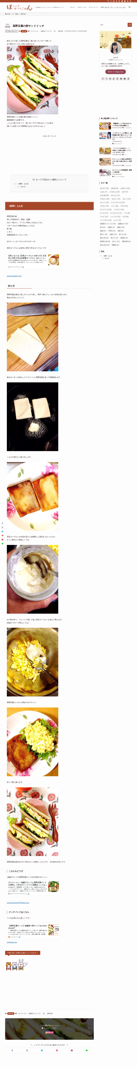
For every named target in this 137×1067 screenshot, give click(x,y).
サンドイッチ (34, 31)
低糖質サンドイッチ (46, 31)
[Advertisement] (49, 153)
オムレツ (116, 199)
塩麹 (103, 231)
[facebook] (108, 1)
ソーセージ (119, 209)
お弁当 (114, 188)
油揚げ (113, 234)
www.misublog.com (14, 276)
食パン (116, 241)
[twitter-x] (111, 1)
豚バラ (114, 238)
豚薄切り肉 (105, 241)
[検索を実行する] (130, 25)
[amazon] (127, 1)
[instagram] (113, 1)
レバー (117, 220)
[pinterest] (122, 1)
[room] (119, 1)
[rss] (130, 1)
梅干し (103, 234)
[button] (12, 1050)
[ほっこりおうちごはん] (19, 7)
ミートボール (105, 220)
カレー (127, 199)
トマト (104, 216)
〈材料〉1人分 (22, 184)
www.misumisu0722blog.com (18, 903)
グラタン (104, 206)
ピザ (125, 216)
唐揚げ (120, 227)
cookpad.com (12, 942)
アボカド (104, 199)
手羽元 (111, 231)
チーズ (104, 213)
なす (125, 192)
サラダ (124, 206)
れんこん (115, 195)
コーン (114, 206)
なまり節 (104, 195)
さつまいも (115, 192)
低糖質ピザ (123, 224)
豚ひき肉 (104, 238)
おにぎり (104, 188)
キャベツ (104, 202)
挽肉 (121, 231)
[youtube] (125, 1)
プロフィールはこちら (116, 72)
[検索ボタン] (129, 7)
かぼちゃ (125, 188)
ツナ (127, 213)
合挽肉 (111, 227)
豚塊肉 (124, 238)
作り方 (23, 187)
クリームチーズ (117, 202)
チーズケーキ (116, 213)
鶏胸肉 (115, 245)
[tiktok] (116, 1)
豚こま (122, 234)
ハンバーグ (115, 216)
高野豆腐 (24, 31)
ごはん (103, 192)
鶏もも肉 (104, 245)
